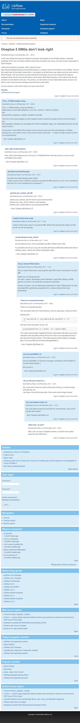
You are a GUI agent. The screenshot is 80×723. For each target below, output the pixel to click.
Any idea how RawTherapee (19, 171)
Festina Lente (9, 455)
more (76, 560)
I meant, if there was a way (23, 218)
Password (6, 489)
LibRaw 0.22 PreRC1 (12, 587)
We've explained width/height (14, 549)
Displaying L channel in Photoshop (17, 452)
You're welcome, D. (11, 555)
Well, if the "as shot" (36, 425)
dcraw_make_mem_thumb (13, 672)
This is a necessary (11, 539)
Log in (56, 96)
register (63, 96)
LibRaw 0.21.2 (9, 601)
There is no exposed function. (32, 300)
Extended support (47, 28)
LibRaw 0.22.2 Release (12, 575)
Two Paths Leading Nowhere (14, 466)
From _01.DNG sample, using (13, 101)
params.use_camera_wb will (21, 193)
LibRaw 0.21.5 (9, 584)
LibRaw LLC (48, 714)
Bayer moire (8, 458)
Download (6, 28)
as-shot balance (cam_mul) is (26, 237)
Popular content (9, 520)
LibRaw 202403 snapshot (13, 598)
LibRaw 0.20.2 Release (12, 647)
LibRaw (17, 5)
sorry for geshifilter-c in (32, 354)
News (42, 20)
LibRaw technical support (25, 44)
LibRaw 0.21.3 (9, 595)
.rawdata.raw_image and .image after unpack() (21, 650)
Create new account (9, 497)
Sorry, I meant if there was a (29, 264)
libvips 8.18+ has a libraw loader (16, 628)
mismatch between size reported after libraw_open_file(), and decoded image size (34, 699)
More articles (73, 469)
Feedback (44, 33)
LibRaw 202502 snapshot (13, 592)
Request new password (10, 500)
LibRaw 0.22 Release (12, 581)
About (4, 20)
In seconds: (8, 533)
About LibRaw (9, 644)
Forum (4, 33)
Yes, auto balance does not (36, 402)
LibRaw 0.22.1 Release (12, 578)
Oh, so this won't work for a (34, 381)
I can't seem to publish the (13, 544)
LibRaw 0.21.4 (9, 590)
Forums (4, 44)
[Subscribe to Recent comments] (40, 564)
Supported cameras (48, 24)
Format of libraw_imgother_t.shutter (17, 614)
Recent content (9, 523)
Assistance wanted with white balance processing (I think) (25, 622)
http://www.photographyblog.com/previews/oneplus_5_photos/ (24, 69)
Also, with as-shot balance (15, 149)
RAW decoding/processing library (16, 675)
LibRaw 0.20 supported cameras (16, 641)
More (76, 604)
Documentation (8, 24)
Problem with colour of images (15, 625)
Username (6, 480)
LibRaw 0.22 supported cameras (16, 653)
